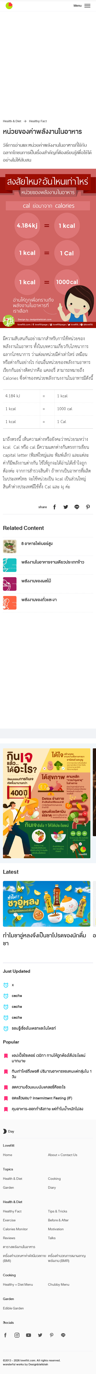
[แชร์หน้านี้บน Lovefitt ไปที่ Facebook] (54, 507)
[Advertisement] (48, 62)
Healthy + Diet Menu (18, 1284)
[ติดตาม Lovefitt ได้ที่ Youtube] (28, 1335)
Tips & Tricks (57, 1211)
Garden (8, 1187)
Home (7, 1155)
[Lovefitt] (21, 5)
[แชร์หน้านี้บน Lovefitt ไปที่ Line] (77, 507)
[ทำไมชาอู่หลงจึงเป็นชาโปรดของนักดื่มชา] (46, 904)
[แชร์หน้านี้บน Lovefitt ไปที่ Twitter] (66, 507)
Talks (52, 1238)
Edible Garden (13, 1308)
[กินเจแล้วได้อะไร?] (46, 803)
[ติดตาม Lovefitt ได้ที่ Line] (63, 1335)
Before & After (58, 1220)
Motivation (56, 1229)
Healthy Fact (38, 121)
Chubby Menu (58, 1284)
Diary (52, 1187)
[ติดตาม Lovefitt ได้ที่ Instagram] (17, 1335)
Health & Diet (12, 121)
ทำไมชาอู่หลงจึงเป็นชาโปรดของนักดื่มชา (44, 940)
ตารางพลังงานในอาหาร (19, 1247)
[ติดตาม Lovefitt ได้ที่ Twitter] (40, 1335)
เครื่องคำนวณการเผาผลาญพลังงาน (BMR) (67, 1258)
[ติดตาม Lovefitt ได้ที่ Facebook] (7, 1335)
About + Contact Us (62, 1155)
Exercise (9, 1220)
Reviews (9, 1238)
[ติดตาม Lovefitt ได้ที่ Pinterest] (51, 1335)
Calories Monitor (15, 1229)
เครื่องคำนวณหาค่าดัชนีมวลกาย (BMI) (24, 1258)
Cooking (54, 1179)
